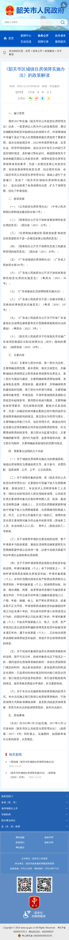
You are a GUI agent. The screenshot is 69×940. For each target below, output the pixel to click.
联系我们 (20, 842)
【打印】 (19, 92)
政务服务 (60, 35)
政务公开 (43, 35)
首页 (11, 38)
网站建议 (20, 847)
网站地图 (20, 837)
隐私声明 (49, 842)
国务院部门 (7, 796)
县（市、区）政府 (10, 826)
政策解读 (49, 51)
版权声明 (49, 837)
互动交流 (26, 41)
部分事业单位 (8, 820)
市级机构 (6, 814)
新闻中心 (26, 35)
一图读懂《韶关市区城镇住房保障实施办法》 (32, 761)
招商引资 (43, 41)
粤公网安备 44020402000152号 (37, 935)
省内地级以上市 (9, 808)
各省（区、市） (9, 802)
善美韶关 (60, 41)
